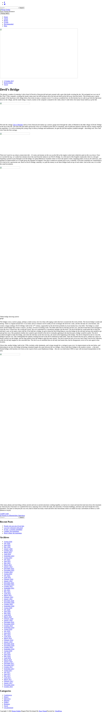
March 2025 (8, 552)
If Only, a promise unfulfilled (13, 529)
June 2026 (7, 545)
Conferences (8, 695)
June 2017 (7, 674)
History (6, 697)
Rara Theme (43, 711)
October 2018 (8, 647)
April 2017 (7, 678)
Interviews (7, 699)
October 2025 (8, 550)
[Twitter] (4, 4)
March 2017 (8, 679)
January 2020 (8, 620)
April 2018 (7, 658)
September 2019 (9, 627)
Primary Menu (5, 13)
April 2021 (7, 593)
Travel (6, 84)
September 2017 (9, 669)
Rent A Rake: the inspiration (13, 533)
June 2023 (7, 561)
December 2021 (9, 583)
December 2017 (9, 663)
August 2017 (8, 670)
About (6, 19)
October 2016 (8, 687)
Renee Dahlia (16, 711)
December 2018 (9, 644)
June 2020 (7, 611)
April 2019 (7, 636)
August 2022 (8, 574)
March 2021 (8, 595)
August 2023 (8, 558)
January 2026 (8, 549)
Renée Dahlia (8, 83)
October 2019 (8, 626)
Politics (6, 702)
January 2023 (8, 567)
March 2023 (8, 565)
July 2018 (7, 652)
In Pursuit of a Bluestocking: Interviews (12, 515)
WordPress (58, 711)
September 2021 (9, 588)
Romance (7, 704)
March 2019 (8, 638)
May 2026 (7, 547)
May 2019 (7, 635)
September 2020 (9, 606)
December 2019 (9, 622)
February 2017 (8, 681)
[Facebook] (4, 2)
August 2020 (8, 608)
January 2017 (8, 683)
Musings (6, 700)
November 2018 (9, 645)
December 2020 (9, 601)
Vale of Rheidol (18, 125)
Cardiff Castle (4, 513)
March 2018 (8, 660)
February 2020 (8, 618)
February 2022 (8, 579)
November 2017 (9, 665)
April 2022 (7, 577)
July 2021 (7, 590)
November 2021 (9, 584)
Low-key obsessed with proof (13, 528)
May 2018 (7, 656)
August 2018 (8, 651)
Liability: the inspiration (11, 531)
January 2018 (8, 661)
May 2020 (7, 613)
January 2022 (8, 581)
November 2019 (9, 624)
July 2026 (7, 543)
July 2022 (7, 575)
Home (6, 17)
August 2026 (8, 541)
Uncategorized (8, 708)
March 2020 (8, 617)
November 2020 (9, 602)
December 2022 (9, 568)
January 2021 (8, 599)
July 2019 (7, 631)
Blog (5, 26)
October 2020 (8, 604)
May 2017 (7, 676)
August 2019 (8, 629)
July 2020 (7, 610)
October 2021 (8, 586)
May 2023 (7, 563)
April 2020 (7, 615)
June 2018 (7, 654)
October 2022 (8, 572)
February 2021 (8, 597)
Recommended (8, 24)
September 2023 (9, 556)
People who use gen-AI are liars (14, 526)
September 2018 (9, 649)
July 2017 (7, 672)
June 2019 (7, 633)
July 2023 (7, 559)
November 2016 (9, 685)
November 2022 (9, 570)
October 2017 (8, 667)
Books (6, 20)
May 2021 (7, 592)
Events (6, 22)
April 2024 (7, 554)
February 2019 (8, 640)
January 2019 (8, 642)
